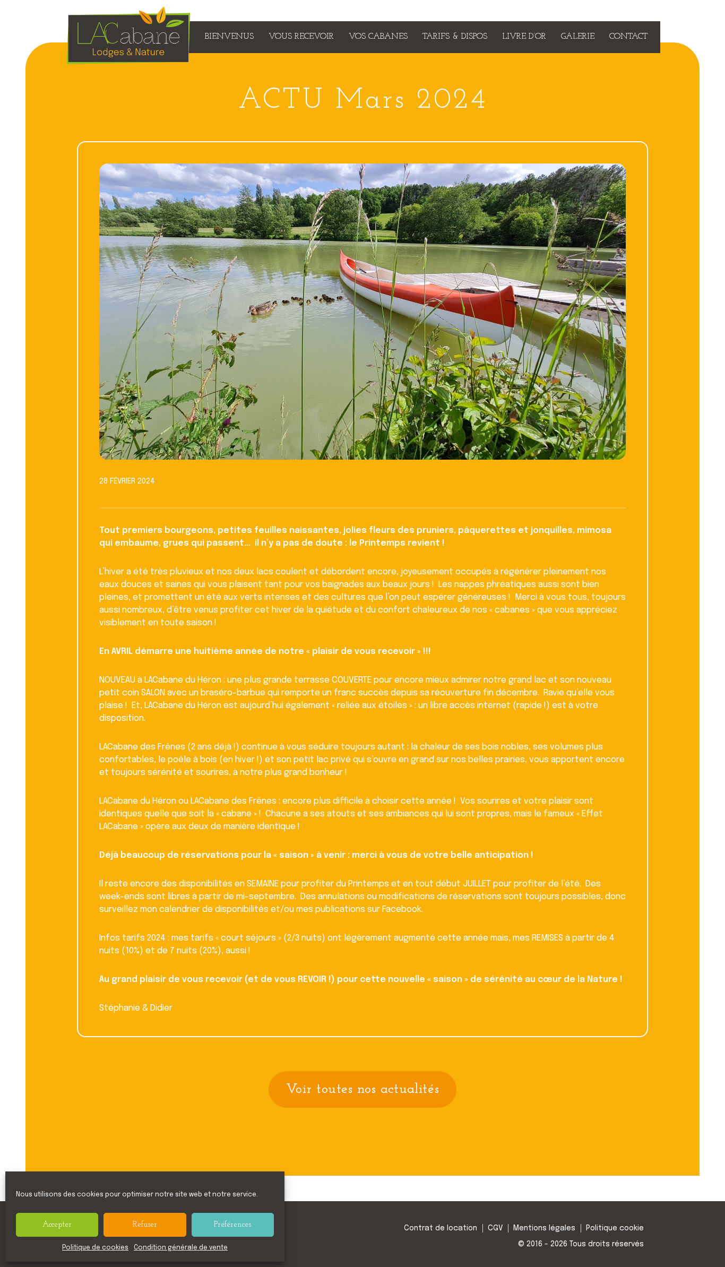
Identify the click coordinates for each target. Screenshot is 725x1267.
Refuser (145, 1225)
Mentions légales (544, 1228)
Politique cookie (615, 1228)
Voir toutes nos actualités (362, 1089)
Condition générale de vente (181, 1248)
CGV (495, 1228)
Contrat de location (440, 1228)
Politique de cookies (95, 1248)
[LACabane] (128, 59)
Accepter (57, 1225)
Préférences (232, 1225)
